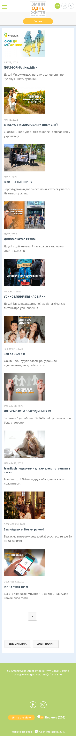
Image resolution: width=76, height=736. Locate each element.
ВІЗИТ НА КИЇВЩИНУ (18, 182)
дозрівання (45, 643)
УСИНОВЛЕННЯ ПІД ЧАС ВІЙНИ (25, 297)
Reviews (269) (55, 717)
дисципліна (18, 643)
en (57, 5)
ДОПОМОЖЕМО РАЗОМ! (20, 239)
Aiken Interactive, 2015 (51, 731)
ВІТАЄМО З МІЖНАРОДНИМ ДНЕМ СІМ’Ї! (31, 125)
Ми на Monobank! (16, 587)
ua (64, 5)
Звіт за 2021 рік (14, 354)
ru (71, 5)
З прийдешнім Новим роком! (24, 529)
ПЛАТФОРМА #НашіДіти (20, 68)
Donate (38, 21)
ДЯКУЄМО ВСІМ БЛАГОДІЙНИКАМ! (27, 411)
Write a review (21, 717)
